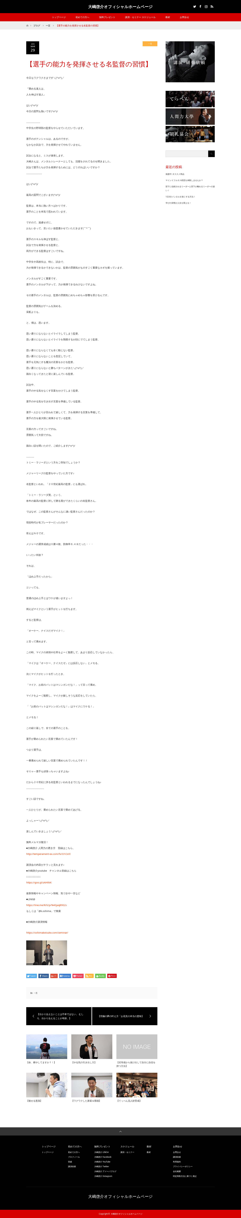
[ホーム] (27, 22)
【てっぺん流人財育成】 (129, 1100)
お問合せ (184, 17)
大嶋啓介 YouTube (102, 1161)
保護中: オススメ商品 (175, 174)
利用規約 (177, 1161)
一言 (48, 25)
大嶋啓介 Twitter (101, 1166)
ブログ (36, 25)
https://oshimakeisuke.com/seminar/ (47, 932)
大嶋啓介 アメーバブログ (105, 1171)
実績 (70, 1161)
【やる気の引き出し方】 (84, 1062)
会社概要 (177, 1171)
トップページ (59, 17)
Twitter (194, 5)
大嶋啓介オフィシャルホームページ (120, 6)
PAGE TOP (233, 1177)
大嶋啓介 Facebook (102, 1157)
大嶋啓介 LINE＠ (101, 1152)
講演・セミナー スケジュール (140, 17)
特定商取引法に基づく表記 (185, 1176)
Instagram (205, 5)
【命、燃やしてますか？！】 (41, 1062)
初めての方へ (82, 17)
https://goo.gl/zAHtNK (38, 882)
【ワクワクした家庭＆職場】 (86, 1100)
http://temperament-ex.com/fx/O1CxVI (48, 854)
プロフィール (74, 1157)
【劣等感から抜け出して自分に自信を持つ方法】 (135, 1064)
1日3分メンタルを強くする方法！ (180, 196)
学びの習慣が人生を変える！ (178, 202)
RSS (211, 5)
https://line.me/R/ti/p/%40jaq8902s (46, 905)
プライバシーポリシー (183, 1166)
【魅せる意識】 (34, 1100)
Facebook (200, 5)
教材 (167, 17)
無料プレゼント (107, 17)
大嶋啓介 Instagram (103, 1176)
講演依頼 (72, 1166)
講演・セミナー (127, 1152)
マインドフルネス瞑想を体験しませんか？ (184, 180)
